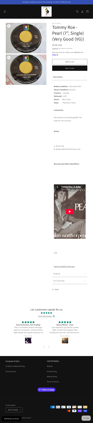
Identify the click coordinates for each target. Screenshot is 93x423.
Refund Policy (52, 377)
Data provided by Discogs (64, 266)
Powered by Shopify (25, 418)
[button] (4, 11)
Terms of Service (53, 382)
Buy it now (69, 68)
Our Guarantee (59, 281)
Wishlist (50, 366)
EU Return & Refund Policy (15, 366)
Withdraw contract (11, 418)
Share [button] (57, 289)
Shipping (55, 48)
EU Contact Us (11, 371)
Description (58, 77)
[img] (46, 313)
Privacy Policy (52, 371)
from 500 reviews (45, 316)
